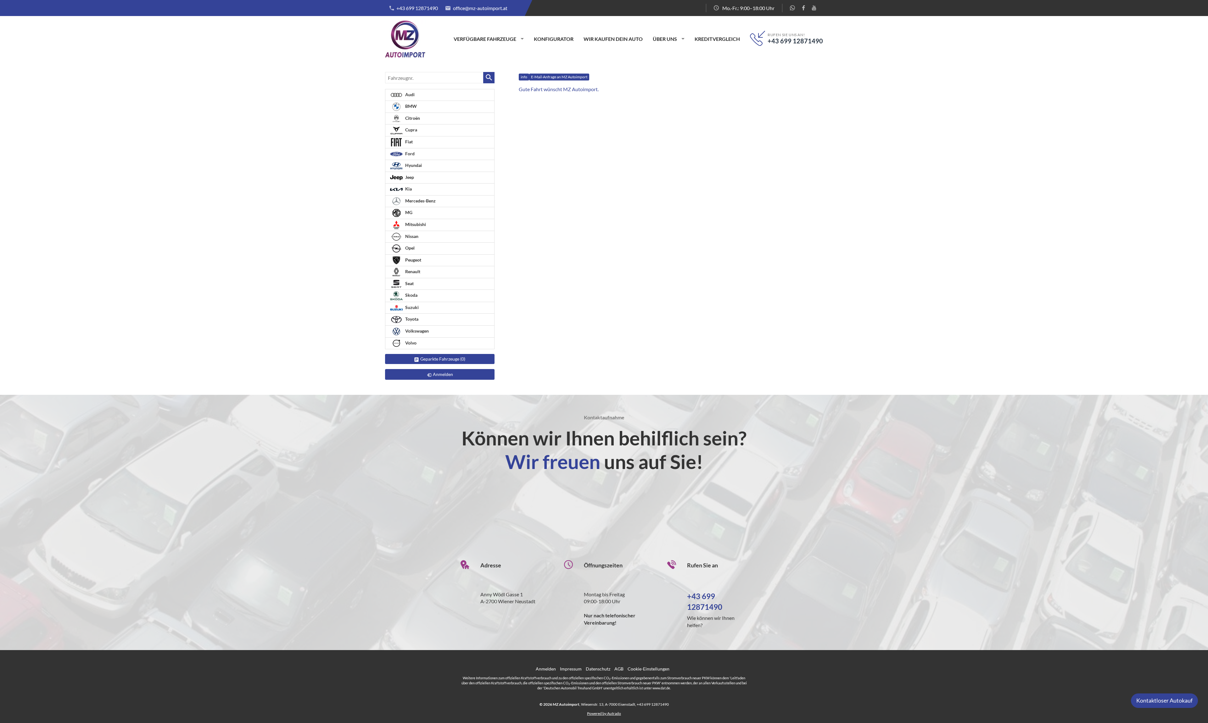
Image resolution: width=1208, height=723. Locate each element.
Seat (409, 283)
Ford (409, 153)
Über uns (665, 39)
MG (408, 212)
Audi (409, 94)
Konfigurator (553, 39)
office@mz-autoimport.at (480, 8)
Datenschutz (598, 668)
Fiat (408, 141)
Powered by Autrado (604, 713)
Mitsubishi (415, 224)
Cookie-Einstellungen (648, 668)
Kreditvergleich (717, 39)
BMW (410, 106)
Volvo (410, 342)
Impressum (571, 668)
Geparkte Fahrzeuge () (442, 358)
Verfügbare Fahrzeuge (485, 39)
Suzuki (411, 307)
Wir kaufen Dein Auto (613, 39)
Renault (412, 271)
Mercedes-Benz (420, 200)
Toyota (411, 319)
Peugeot (412, 259)
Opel (409, 248)
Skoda (410, 295)
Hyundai (413, 165)
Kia (408, 188)
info (524, 77)
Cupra (410, 129)
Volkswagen (416, 331)
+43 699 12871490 (417, 8)
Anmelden (546, 668)
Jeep (409, 177)
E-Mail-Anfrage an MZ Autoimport (559, 77)
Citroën (412, 118)
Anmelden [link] (443, 374)
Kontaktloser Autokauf (1164, 700)
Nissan (411, 236)
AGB (619, 668)
